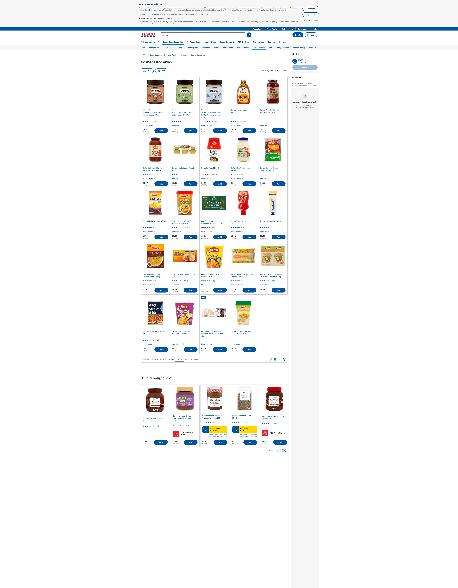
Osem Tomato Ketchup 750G (240, 222)
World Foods (171, 55)
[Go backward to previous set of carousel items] (279, 450)
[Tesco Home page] (148, 35)
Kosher (183, 55)
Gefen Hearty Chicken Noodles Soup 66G (181, 332)
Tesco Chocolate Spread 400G (153, 419)
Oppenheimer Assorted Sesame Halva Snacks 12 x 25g (212, 333)
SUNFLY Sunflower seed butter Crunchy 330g (182, 113)
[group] (155, 416)
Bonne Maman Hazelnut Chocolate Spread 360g (212, 416)
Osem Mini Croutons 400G (154, 221)
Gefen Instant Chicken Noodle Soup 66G (211, 275)
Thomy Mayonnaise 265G (270, 221)
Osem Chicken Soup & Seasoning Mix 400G (181, 222)
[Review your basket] (294, 61)
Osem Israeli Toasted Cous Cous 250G (183, 275)
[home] (144, 55)
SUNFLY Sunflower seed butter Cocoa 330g (153, 113)
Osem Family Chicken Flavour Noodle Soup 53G (153, 275)
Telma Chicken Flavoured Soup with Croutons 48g (271, 275)
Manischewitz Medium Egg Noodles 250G (242, 275)
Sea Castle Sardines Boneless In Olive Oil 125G (212, 222)
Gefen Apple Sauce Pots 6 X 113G (183, 169)
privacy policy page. (155, 10)
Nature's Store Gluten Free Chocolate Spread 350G (182, 418)
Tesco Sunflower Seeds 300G (242, 416)
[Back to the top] (230, 368)
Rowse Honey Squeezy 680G (240, 111)
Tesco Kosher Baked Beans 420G (154, 332)
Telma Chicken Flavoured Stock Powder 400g (241, 332)
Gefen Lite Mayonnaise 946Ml (240, 169)
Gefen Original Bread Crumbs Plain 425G (269, 169)
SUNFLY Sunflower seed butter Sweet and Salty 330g (211, 114)
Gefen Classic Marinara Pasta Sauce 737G (270, 111)
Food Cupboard (156, 55)
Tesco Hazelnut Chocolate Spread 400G (273, 417)
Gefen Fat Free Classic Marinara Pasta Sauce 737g (154, 169)
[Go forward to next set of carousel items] (284, 450)
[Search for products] (249, 34)
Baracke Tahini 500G (210, 168)
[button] (257, 29)
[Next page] (284, 359)
